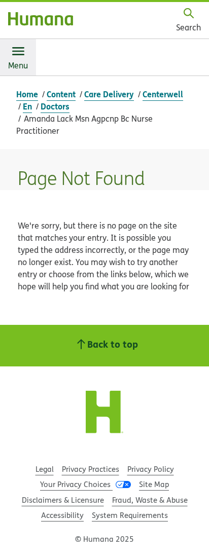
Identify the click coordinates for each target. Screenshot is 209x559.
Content (61, 94)
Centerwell (163, 94)
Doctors (55, 106)
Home (27, 94)
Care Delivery (109, 94)
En (27, 106)
